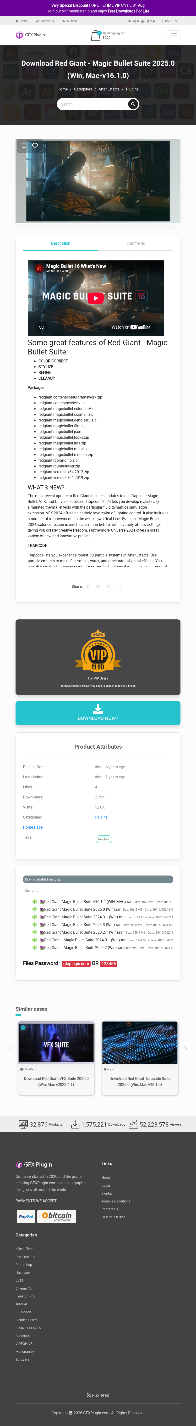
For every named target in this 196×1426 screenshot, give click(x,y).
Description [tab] (60, 243)
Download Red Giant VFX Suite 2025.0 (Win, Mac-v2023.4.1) (56, 1081)
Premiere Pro (25, 1256)
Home (23, 21)
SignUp (150, 21)
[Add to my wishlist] (24, 146)
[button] (185, 1049)
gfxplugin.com (76, 963)
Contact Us (46, 21)
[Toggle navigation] (173, 35)
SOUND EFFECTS (28, 1327)
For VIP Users (98, 681)
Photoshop (24, 1264)
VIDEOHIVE (24, 1343)
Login (135, 21)
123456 (109, 963)
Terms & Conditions (116, 1201)
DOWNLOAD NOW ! (98, 718)
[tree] (98, 924)
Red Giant (104, 839)
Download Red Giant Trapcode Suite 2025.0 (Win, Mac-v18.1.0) (139, 1081)
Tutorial (21, 1304)
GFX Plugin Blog (113, 1217)
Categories (83, 89)
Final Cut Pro (25, 1296)
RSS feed (71, 21)
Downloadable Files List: (43, 879)
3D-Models (23, 1312)
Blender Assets (27, 1320)
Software (22, 1359)
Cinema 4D (24, 1288)
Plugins (132, 89)
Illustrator (23, 1272)
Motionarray (25, 1351)
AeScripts (23, 1335)
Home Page (33, 827)
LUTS (19, 1280)
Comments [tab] (135, 243)
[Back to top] (183, 1413)
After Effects (109, 89)
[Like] (35, 146)
